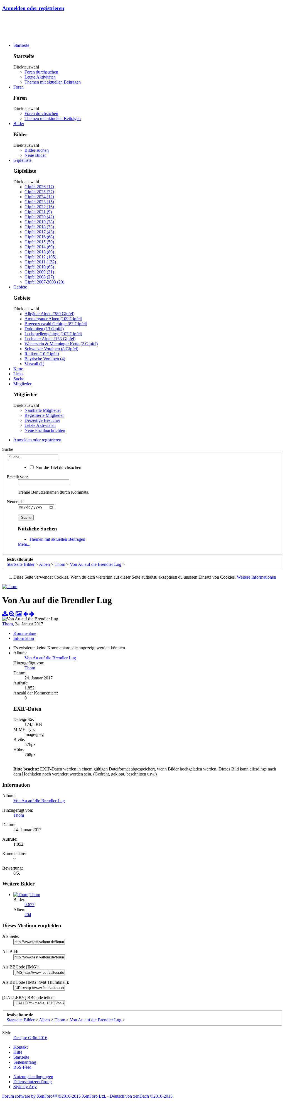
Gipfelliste (22, 160)
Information (23, 638)
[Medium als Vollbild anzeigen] (11, 613)
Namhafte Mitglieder (42, 410)
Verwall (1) (34, 363)
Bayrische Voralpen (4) (44, 358)
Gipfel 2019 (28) (39, 221)
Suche (18, 378)
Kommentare (24, 633)
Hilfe (17, 1052)
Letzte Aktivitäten (40, 77)
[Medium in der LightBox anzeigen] (19, 613)
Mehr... (24, 544)
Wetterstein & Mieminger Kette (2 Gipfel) (61, 343)
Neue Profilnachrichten (44, 430)
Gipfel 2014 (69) (39, 246)
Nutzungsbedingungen (33, 1076)
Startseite (21, 45)
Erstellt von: (17, 476)
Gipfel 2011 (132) (40, 262)
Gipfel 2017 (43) (39, 231)
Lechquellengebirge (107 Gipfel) (53, 333)
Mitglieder (22, 383)
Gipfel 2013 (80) (39, 251)
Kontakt (20, 1047)
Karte (18, 368)
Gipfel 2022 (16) (39, 206)
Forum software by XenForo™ (54, 1096)
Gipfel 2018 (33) (39, 226)
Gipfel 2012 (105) (40, 257)
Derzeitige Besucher (42, 420)
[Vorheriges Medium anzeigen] (25, 613)
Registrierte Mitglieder (44, 415)
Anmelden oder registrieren (33, 8)
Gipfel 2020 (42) (39, 216)
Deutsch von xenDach (141, 1096)
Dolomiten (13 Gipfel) (44, 328)
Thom (7, 624)
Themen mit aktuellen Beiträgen (52, 82)
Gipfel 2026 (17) (39, 186)
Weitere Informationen (256, 577)
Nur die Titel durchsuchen (58, 467)
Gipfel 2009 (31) (39, 272)
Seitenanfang (24, 1062)
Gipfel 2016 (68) (39, 236)
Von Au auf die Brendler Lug (50, 657)
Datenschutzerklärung (32, 1081)
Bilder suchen (36, 150)
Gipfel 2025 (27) (39, 191)
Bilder (18, 123)
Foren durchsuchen (41, 72)
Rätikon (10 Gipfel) (41, 353)
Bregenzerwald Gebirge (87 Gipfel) (55, 323)
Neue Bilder (35, 155)
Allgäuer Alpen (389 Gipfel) (49, 313)
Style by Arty (25, 1086)
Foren (18, 87)
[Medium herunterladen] (5, 613)
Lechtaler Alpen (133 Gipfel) (49, 338)
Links (18, 373)
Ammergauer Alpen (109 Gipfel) (53, 318)
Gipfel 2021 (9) (38, 211)
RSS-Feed (22, 1067)
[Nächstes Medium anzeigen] (31, 613)
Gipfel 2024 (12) (39, 196)
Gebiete (20, 287)
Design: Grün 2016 (30, 1037)
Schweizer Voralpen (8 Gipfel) (51, 348)
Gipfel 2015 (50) (39, 241)
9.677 (29, 904)
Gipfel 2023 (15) (39, 201)
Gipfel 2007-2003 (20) (44, 282)
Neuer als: (15, 501)
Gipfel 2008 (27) (39, 277)
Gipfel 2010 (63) (39, 267)
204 (27, 914)
